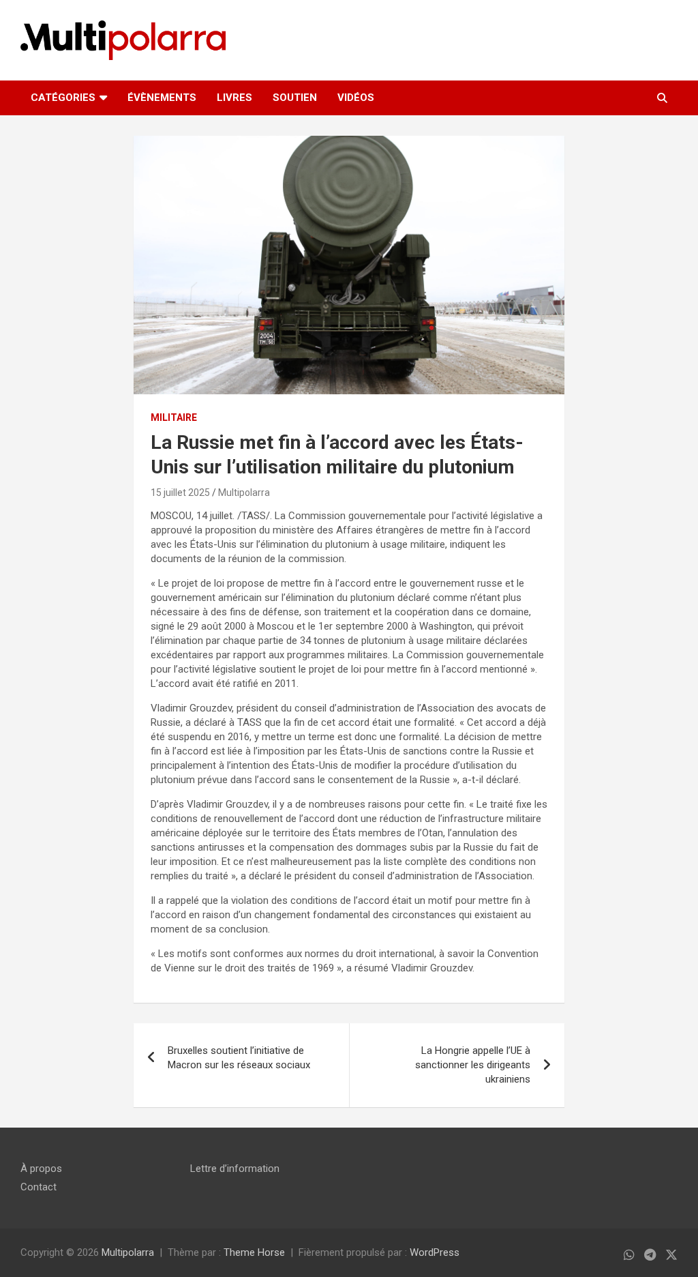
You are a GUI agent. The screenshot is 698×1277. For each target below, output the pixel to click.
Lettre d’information (234, 1168)
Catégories (63, 97)
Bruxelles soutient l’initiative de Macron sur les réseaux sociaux (239, 1057)
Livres (234, 97)
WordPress (434, 1252)
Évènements (161, 97)
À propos (41, 1168)
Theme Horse (254, 1252)
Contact (38, 1187)
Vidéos (355, 97)
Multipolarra (244, 492)
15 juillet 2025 (180, 492)
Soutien (295, 97)
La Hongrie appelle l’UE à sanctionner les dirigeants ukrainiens (472, 1064)
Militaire (174, 417)
